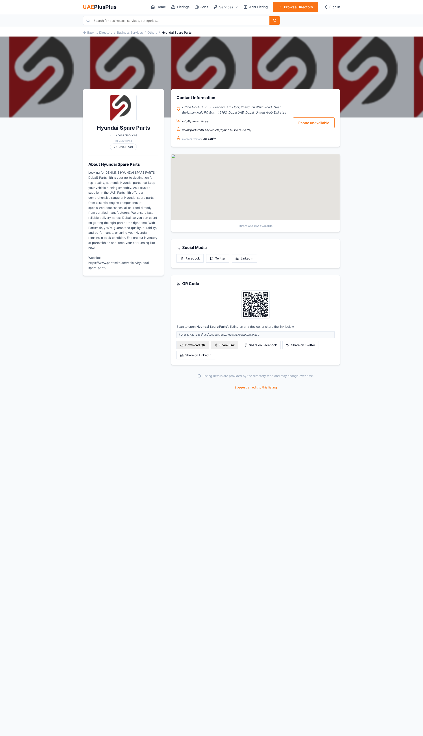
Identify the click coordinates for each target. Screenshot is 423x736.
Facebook (193, 258)
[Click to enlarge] (255, 304)
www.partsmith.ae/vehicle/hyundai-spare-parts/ (216, 130)
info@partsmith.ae (195, 121)
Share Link (227, 345)
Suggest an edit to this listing (255, 387)
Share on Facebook (263, 345)
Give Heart (126, 147)
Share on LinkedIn (198, 355)
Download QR (195, 345)
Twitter (220, 258)
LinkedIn (247, 258)
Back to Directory (99, 32)
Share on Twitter (303, 345)
